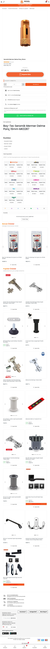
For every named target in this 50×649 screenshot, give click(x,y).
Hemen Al (36, 84)
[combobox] (3, 627)
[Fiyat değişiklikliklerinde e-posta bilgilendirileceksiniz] (31, 208)
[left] (3, 247)
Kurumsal (22, 612)
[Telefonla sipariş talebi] (38, 208)
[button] (5, 326)
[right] (47, 247)
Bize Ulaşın (43, 612)
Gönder (14, 618)
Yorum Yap (25, 219)
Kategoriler (33, 612)
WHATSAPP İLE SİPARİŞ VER (26, 115)
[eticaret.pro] (25, 644)
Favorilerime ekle (8, 87)
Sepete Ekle (26, 74)
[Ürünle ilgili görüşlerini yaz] (18, 208)
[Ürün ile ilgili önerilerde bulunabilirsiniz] (44, 208)
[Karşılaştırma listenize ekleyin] (25, 208)
